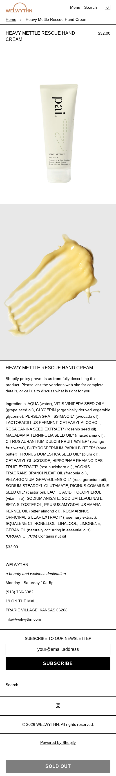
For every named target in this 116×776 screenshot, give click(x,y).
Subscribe (58, 663)
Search (90, 7)
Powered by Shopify (58, 742)
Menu (75, 7)
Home (11, 19)
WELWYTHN (47, 724)
